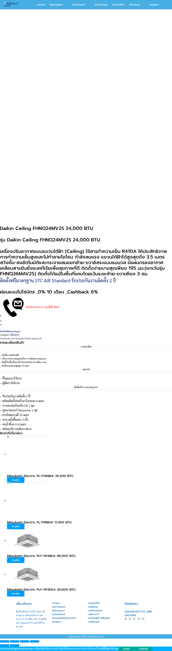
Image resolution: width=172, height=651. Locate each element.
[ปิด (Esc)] (4, 641)
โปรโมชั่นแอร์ (58, 614)
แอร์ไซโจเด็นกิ (95, 610)
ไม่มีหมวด (14, 334)
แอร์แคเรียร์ (94, 603)
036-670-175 (137, 611)
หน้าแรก (56, 603)
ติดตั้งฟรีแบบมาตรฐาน (10, 331)
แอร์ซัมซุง (93, 607)
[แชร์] (14, 641)
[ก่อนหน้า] (4, 645)
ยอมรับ (126, 648)
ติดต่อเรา (56, 622)
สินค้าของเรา (58, 610)
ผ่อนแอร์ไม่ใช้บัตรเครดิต (64, 618)
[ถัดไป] (14, 645)
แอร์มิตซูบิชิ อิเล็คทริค (99, 618)
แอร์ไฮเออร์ (93, 622)
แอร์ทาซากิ (93, 614)
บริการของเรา (59, 607)
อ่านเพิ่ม (16, 480)
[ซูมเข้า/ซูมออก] (34, 641)
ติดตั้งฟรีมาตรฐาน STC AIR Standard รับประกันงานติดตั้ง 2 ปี (58, 280)
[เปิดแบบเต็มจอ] (24, 641)
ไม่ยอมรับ (143, 648)
